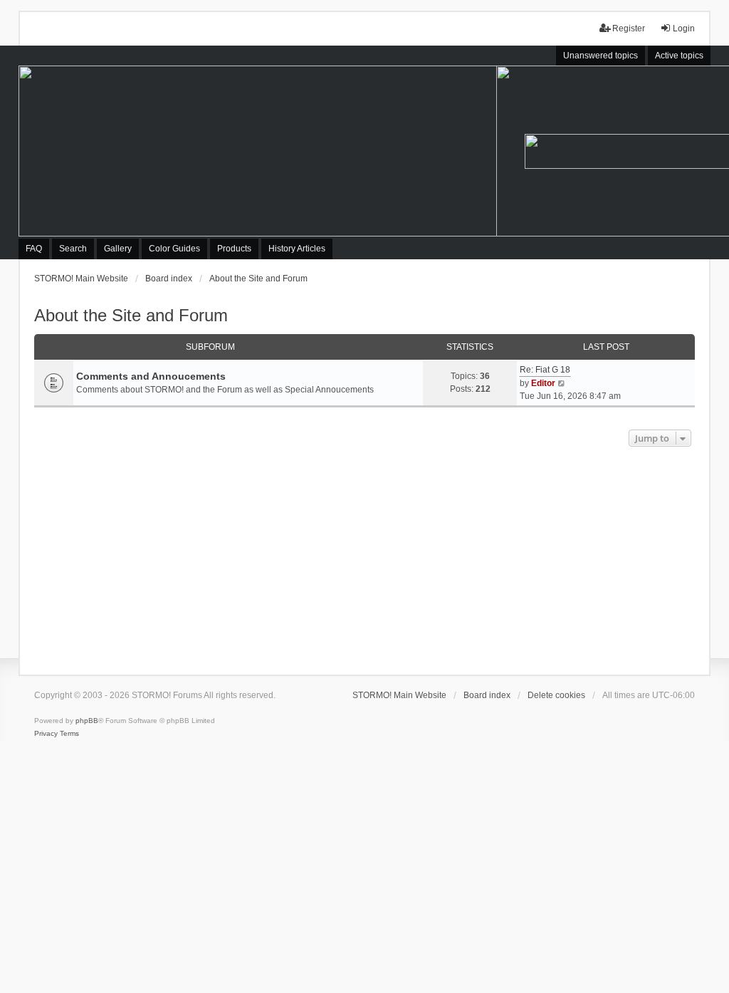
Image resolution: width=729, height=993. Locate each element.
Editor (543, 383)
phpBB (86, 720)
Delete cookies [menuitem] (556, 695)
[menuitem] (46, 733)
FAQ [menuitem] (34, 249)
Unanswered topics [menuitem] (600, 56)
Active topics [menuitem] (679, 56)
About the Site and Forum (131, 315)
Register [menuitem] (628, 28)
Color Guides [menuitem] (174, 249)
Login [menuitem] (684, 28)
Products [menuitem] (234, 249)
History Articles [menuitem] (296, 249)
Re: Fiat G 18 (545, 370)
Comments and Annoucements (151, 376)
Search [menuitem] (73, 249)
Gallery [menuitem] (118, 249)
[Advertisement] (365, 557)
